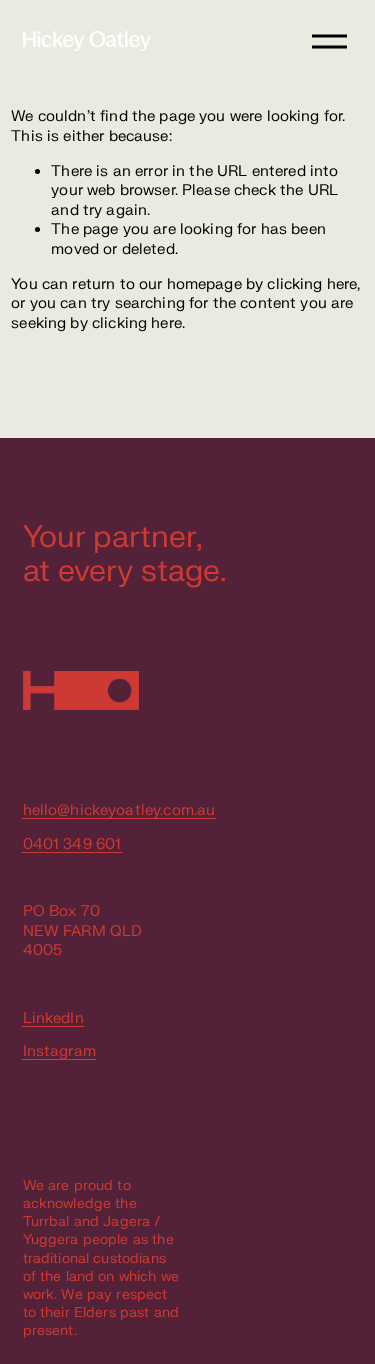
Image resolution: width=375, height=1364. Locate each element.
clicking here (312, 284)
